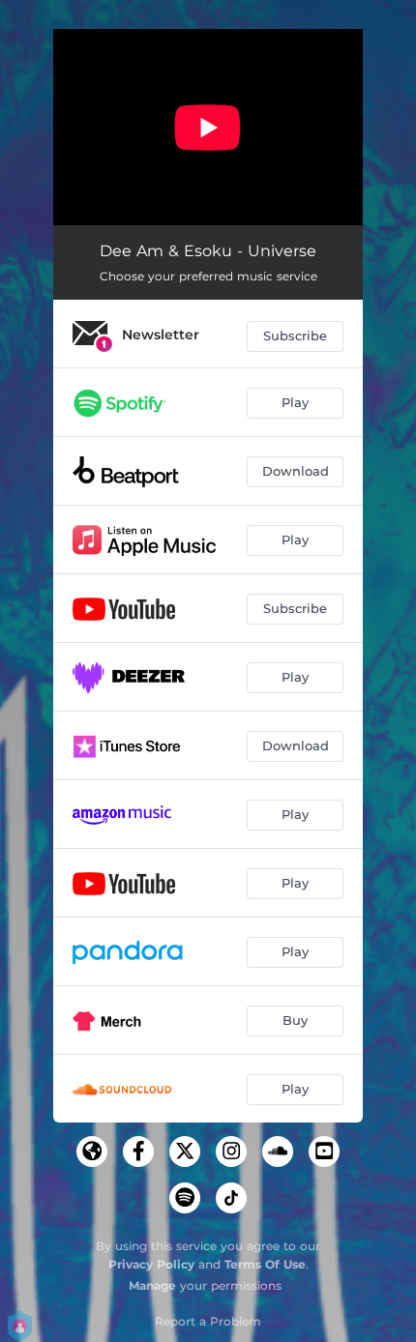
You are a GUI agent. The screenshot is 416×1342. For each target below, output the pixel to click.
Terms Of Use (265, 1264)
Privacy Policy (151, 1264)
